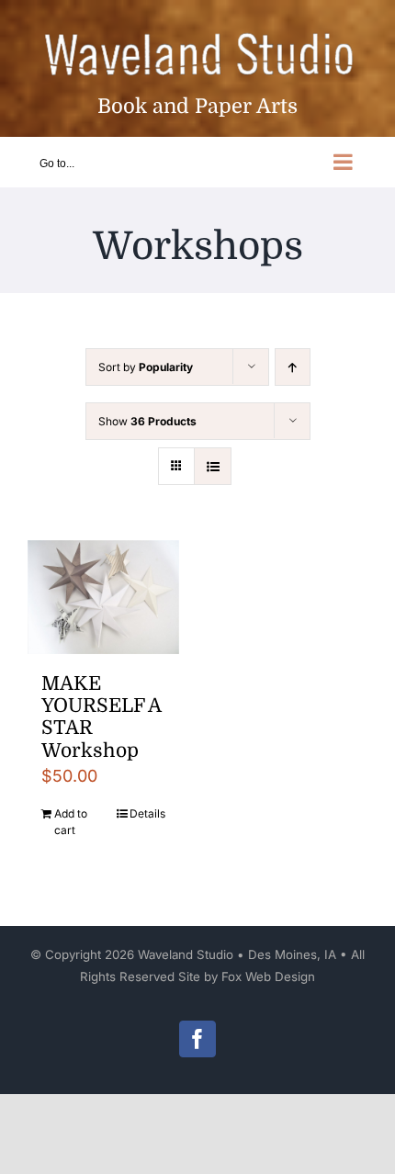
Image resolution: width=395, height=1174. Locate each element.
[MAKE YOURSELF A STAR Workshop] (103, 597)
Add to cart (70, 822)
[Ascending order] (292, 367)
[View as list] (213, 466)
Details (147, 813)
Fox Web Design (268, 976)
